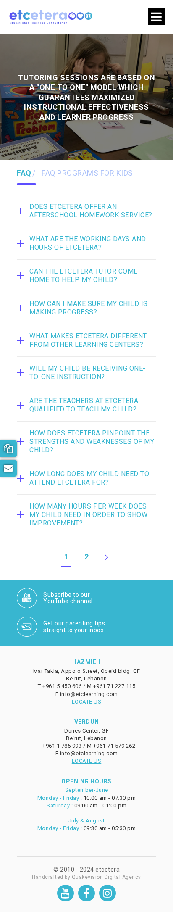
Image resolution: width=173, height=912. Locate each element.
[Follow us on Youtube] (65, 893)
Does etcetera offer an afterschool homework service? (90, 211)
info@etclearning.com (89, 694)
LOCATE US (87, 701)
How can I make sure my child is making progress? (88, 308)
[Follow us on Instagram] (107, 893)
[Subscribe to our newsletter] (8, 468)
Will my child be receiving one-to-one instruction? (87, 372)
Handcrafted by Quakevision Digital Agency (86, 877)
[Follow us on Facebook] (86, 893)
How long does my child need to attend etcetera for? (89, 478)
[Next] (107, 559)
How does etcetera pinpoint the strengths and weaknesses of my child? (91, 441)
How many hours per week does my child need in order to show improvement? (88, 514)
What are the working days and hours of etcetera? (87, 243)
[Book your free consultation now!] (8, 448)
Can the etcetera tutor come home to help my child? (83, 275)
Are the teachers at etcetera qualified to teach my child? (83, 405)
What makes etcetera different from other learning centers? (88, 340)
